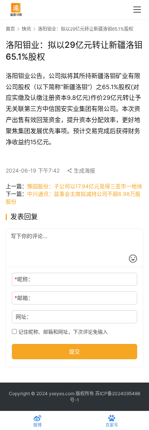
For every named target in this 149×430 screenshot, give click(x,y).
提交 (74, 351)
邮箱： (24, 298)
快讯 (26, 29)
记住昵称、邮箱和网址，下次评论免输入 (62, 332)
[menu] (137, 9)
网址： (24, 316)
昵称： (24, 279)
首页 (10, 29)
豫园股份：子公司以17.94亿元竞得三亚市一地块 (84, 186)
